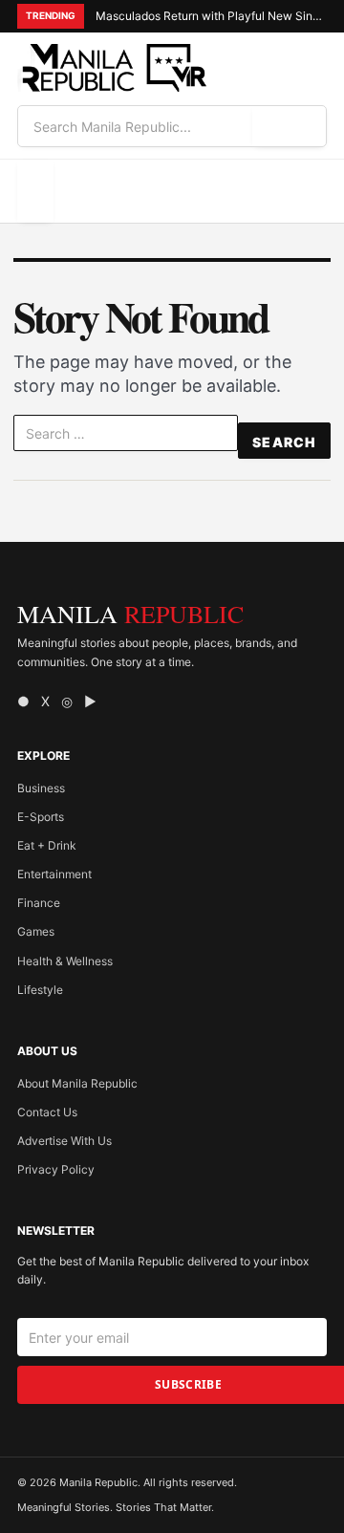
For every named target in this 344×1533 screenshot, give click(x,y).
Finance (38, 903)
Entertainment (54, 874)
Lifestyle (40, 989)
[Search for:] (125, 437)
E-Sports (40, 817)
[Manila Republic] (112, 68)
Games (35, 931)
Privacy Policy (56, 1169)
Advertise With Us (64, 1141)
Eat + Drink (46, 845)
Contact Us (47, 1112)
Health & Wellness (65, 961)
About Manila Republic (77, 1083)
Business (41, 788)
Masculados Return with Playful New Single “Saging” (211, 16)
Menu (35, 191)
